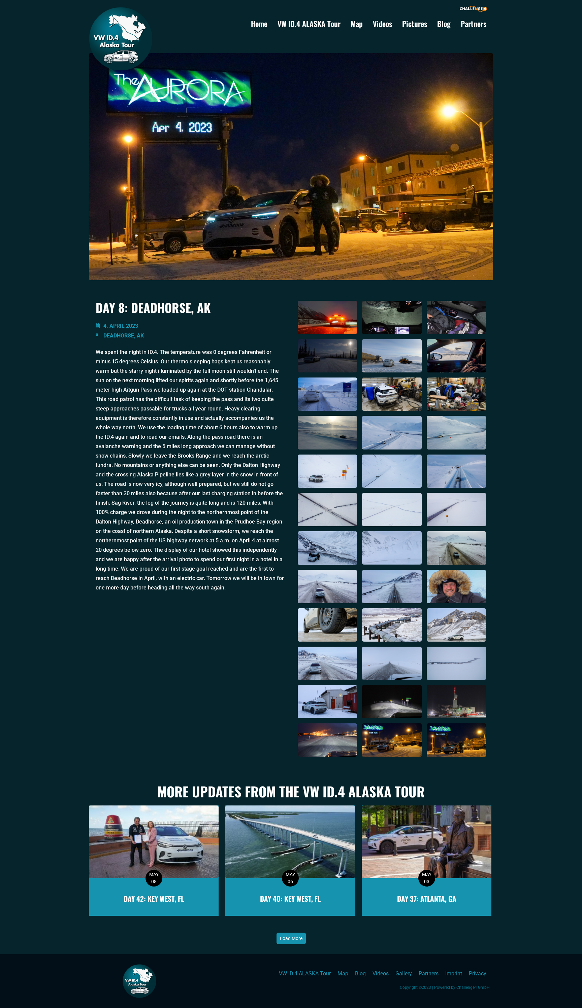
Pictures (414, 23)
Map (357, 23)
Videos (382, 23)
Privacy (477, 973)
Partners (473, 23)
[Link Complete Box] (154, 860)
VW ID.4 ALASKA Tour (309, 23)
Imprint (453, 973)
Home (259, 23)
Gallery (403, 973)
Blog (444, 23)
